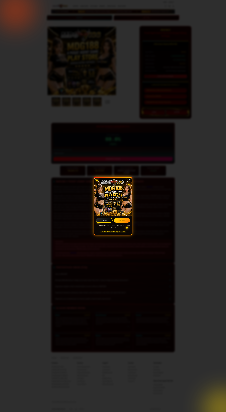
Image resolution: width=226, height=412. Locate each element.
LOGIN (104, 220)
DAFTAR (122, 220)
